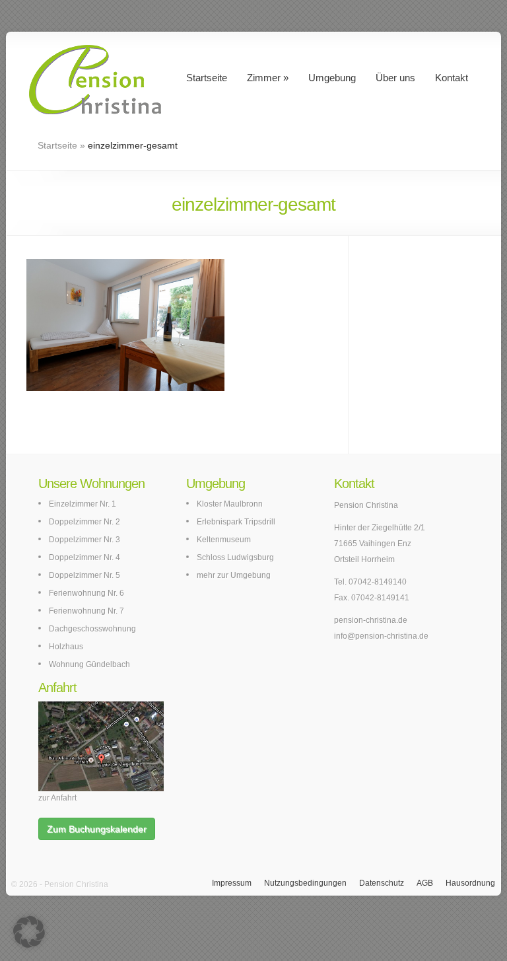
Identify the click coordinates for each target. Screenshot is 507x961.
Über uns (395, 77)
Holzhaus (66, 646)
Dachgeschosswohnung (92, 628)
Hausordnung (470, 883)
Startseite (206, 77)
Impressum (232, 883)
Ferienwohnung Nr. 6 (86, 593)
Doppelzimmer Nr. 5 (84, 575)
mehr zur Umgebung (234, 575)
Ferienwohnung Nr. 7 (86, 611)
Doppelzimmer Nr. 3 (84, 539)
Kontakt (451, 77)
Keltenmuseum (224, 539)
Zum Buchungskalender (97, 829)
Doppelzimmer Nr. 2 (84, 521)
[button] (29, 932)
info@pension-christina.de (381, 636)
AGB (425, 883)
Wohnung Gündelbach (89, 664)
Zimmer (264, 77)
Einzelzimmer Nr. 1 (82, 504)
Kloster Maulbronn (230, 504)
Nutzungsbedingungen (305, 883)
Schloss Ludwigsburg (235, 557)
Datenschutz (381, 883)
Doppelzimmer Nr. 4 (84, 557)
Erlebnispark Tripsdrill (236, 521)
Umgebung (332, 77)
